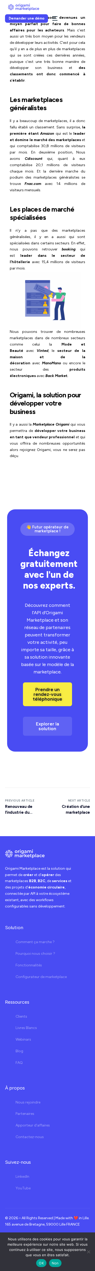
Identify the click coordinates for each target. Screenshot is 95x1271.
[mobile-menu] (54, 18)
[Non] (88, 1251)
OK (41, 1263)
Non (55, 1263)
